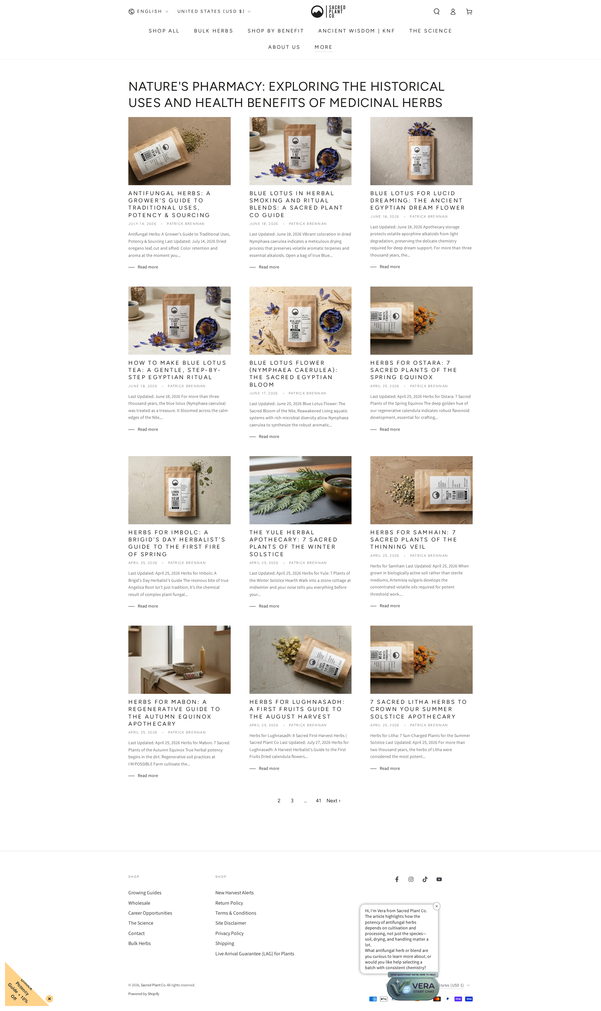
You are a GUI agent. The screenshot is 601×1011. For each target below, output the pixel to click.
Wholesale (139, 903)
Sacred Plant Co (153, 985)
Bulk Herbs (139, 943)
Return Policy (229, 903)
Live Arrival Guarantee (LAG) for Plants (254, 953)
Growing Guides (145, 892)
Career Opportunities (150, 913)
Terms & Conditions (235, 913)
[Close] (48, 997)
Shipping (224, 943)
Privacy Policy (229, 933)
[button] (437, 11)
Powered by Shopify (143, 993)
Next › (333, 801)
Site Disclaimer (230, 923)
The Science (140, 923)
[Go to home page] (327, 11)
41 (318, 801)
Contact (136, 933)
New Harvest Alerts (234, 892)
